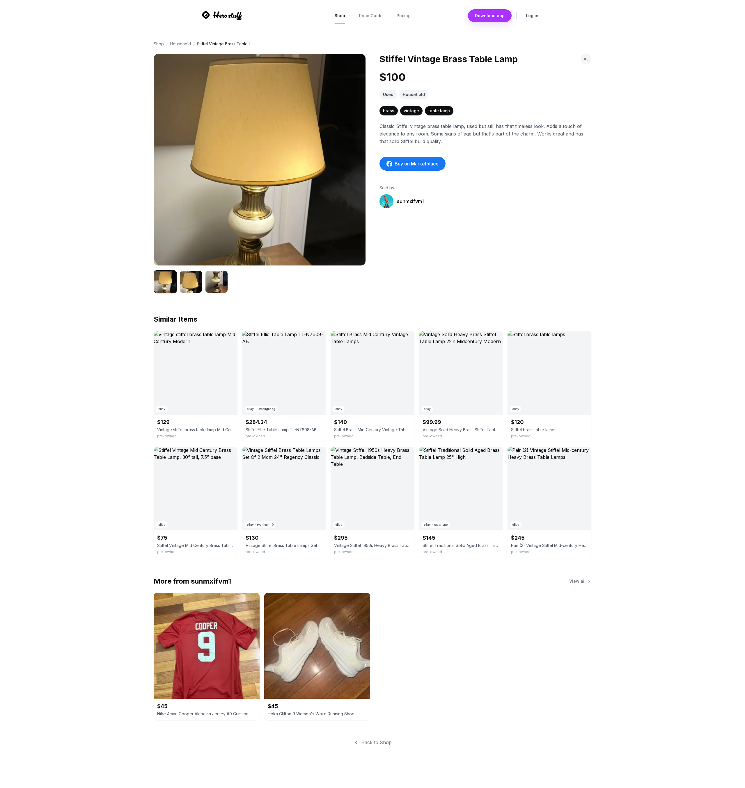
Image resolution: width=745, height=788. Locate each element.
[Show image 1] (165, 281)
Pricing (404, 15)
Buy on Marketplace (417, 164)
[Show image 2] (191, 281)
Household (180, 43)
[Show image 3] (216, 281)
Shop (340, 15)
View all (577, 581)
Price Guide (371, 15)
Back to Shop (376, 742)
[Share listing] (586, 59)
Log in (532, 15)
